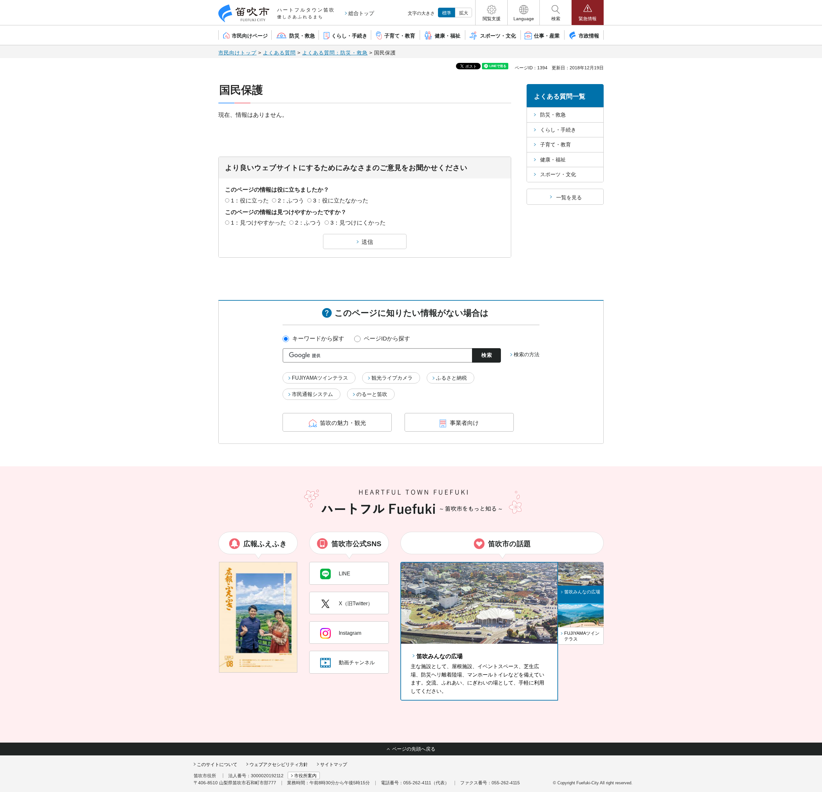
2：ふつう (291, 200)
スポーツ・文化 (558, 174)
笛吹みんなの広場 (439, 656)
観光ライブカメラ (392, 378)
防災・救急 (553, 114)
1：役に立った (250, 200)
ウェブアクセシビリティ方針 (278, 764)
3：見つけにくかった (358, 223)
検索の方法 (526, 354)
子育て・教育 (555, 144)
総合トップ (361, 13)
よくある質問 (279, 53)
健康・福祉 (553, 159)
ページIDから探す (387, 338)
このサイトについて (217, 764)
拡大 (463, 12)
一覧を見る (569, 197)
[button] (491, 12)
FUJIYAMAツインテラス (320, 378)
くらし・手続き (558, 130)
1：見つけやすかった (258, 223)
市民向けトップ (237, 53)
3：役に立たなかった (340, 200)
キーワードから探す (318, 338)
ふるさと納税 (451, 378)
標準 (446, 12)
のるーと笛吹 (371, 394)
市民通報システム (312, 394)
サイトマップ (333, 764)
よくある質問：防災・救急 (335, 53)
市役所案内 (305, 775)
